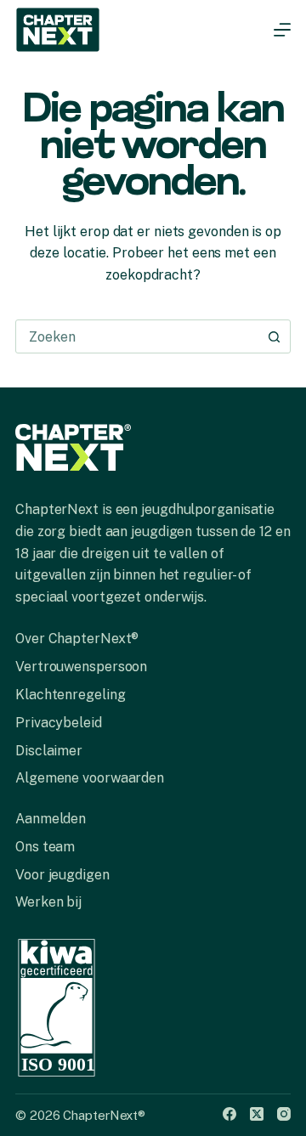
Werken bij (48, 902)
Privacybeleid (58, 723)
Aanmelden (50, 819)
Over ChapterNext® (77, 638)
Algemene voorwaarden (89, 778)
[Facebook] (229, 1114)
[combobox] (137, 336)
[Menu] (282, 29)
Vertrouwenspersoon (81, 666)
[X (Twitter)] (257, 1114)
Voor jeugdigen (62, 875)
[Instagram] (284, 1114)
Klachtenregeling (70, 695)
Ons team (45, 847)
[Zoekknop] (274, 336)
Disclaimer (48, 751)
